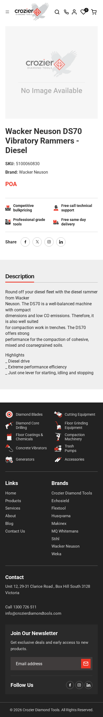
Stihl (55, 538)
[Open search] (57, 12)
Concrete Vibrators (31, 448)
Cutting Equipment (80, 414)
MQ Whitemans (65, 531)
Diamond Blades (29, 414)
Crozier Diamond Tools (72, 493)
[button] (83, 12)
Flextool (59, 508)
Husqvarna (61, 516)
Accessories (74, 459)
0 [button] (86, 10)
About (10, 516)
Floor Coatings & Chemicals (29, 437)
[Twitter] (37, 242)
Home (10, 493)
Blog (9, 523)
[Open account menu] (74, 12)
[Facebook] (25, 242)
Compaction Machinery (75, 437)
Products (13, 500)
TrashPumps (70, 448)
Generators (25, 459)
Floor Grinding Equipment (76, 425)
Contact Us (15, 531)
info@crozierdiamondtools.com (33, 613)
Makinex (59, 523)
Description (19, 276)
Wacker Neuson (65, 546)
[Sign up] (86, 663)
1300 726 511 (66, 12)
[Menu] (7, 12)
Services (12, 508)
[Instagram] (49, 242)
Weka (56, 554)
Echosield (60, 500)
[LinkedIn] (60, 242)
